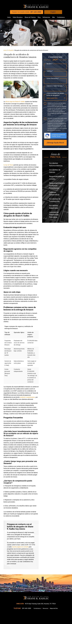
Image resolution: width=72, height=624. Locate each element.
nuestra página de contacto (20, 547)
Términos (58, 136)
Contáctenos (61, 17)
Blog (39, 17)
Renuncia (45, 608)
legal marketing (42, 623)
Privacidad (54, 136)
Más (53, 17)
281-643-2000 (26, 12)
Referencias (46, 17)
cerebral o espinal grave (27, 397)
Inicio (9, 17)
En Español (10, 50)
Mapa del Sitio (54, 608)
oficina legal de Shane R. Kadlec (15, 101)
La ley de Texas (8, 165)
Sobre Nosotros (18, 17)
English (53, 12)
